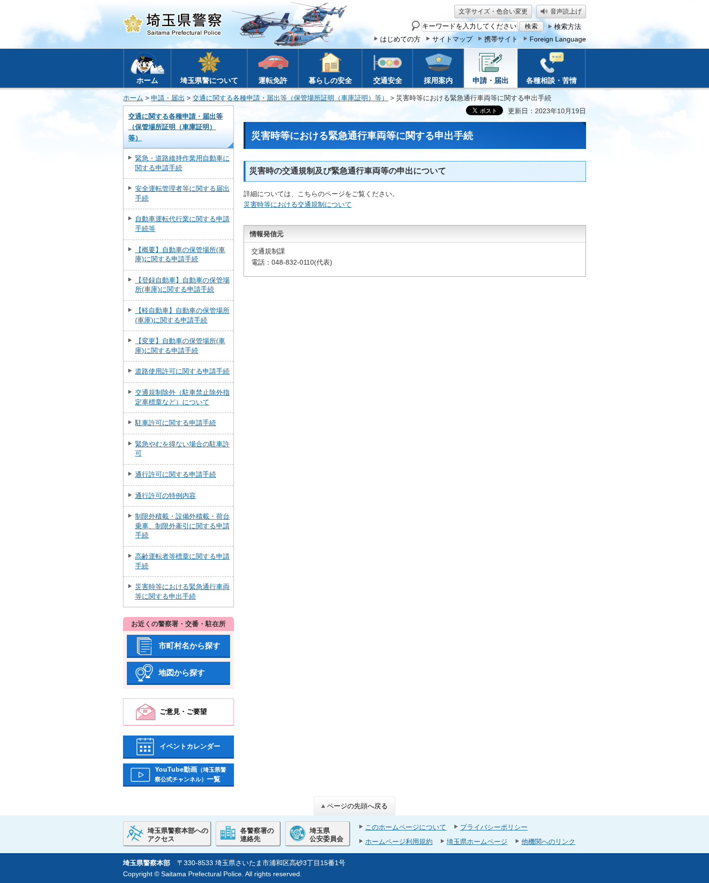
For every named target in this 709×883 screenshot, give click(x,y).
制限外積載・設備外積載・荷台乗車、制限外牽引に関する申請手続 (182, 525)
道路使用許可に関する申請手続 (182, 371)
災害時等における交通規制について (298, 204)
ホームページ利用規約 (399, 841)
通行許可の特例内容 (165, 495)
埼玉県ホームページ (477, 841)
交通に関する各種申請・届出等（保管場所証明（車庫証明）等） (290, 98)
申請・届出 (168, 98)
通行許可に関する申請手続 (175, 474)
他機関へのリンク (548, 841)
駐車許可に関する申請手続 (175, 423)
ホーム (133, 98)
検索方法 (567, 26)
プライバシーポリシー (494, 827)
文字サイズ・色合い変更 (493, 11)
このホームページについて (405, 827)
